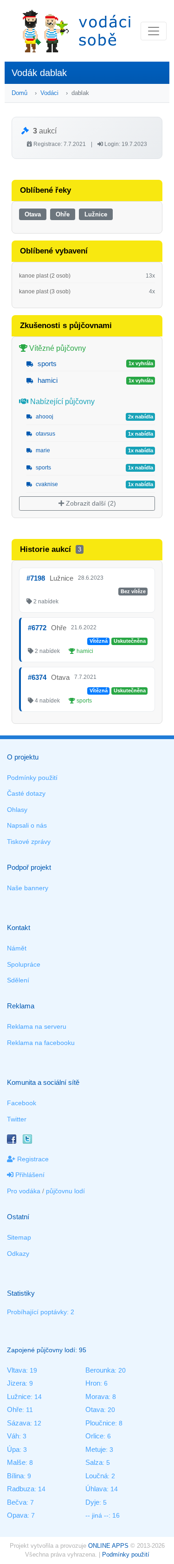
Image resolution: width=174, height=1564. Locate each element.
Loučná (96, 1476)
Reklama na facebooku (41, 1042)
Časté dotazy (26, 793)
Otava (33, 214)
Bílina (15, 1476)
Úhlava (96, 1489)
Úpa (13, 1449)
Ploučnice (100, 1423)
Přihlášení (29, 1174)
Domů (19, 92)
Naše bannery (27, 888)
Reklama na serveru (36, 1026)
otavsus (44, 434)
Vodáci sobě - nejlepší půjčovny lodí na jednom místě (76, 30)
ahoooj (43, 416)
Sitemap (19, 1237)
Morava (97, 1396)
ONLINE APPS (108, 1545)
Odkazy (18, 1253)
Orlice (94, 1436)
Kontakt (18, 927)
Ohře (63, 214)
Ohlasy (17, 809)
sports (46, 363)
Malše (16, 1462)
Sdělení (18, 980)
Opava (17, 1515)
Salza (94, 1462)
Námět (16, 948)
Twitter (16, 1119)
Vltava (16, 1370)
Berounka (100, 1370)
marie (42, 450)
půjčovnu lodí (65, 1191)
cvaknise (46, 484)
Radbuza (20, 1489)
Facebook (21, 1103)
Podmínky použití (32, 777)
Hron (92, 1383)
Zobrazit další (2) (90, 503)
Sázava (18, 1423)
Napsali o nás (27, 825)
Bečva (16, 1502)
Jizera (16, 1383)
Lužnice (95, 214)
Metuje (95, 1449)
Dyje (92, 1502)
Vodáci (49, 92)
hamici (47, 380)
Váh (13, 1436)
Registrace (32, 1159)
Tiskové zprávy (29, 841)
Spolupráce (23, 964)
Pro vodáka (23, 1191)
